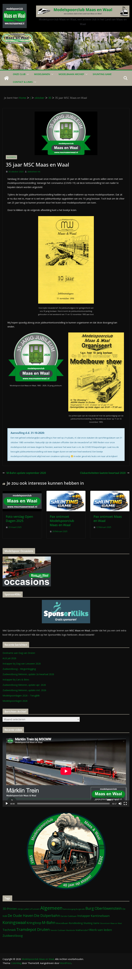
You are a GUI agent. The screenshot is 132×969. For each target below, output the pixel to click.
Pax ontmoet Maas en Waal (108, 518)
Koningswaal (14, 922)
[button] (27, 74)
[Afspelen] (6, 803)
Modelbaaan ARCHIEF (71, 74)
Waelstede (70, 930)
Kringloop (34, 923)
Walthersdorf (82, 930)
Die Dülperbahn (47, 915)
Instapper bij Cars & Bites (16, 679)
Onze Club (19, 74)
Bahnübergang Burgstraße (74, 909)
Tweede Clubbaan (58, 930)
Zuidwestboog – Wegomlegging (19, 668)
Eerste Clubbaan (69, 916)
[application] (66, 771)
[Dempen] (120, 803)
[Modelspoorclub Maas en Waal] (66, 34)
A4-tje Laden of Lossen (29, 909)
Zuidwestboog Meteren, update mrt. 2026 (24, 690)
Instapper (83, 916)
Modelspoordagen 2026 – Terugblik (21, 695)
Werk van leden (100, 930)
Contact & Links (23, 81)
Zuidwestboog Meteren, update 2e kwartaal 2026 (28, 674)
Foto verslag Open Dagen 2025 (19, 518)
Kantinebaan (100, 916)
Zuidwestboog (13, 935)
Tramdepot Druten (33, 929)
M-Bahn (48, 922)
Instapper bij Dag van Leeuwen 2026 (22, 663)
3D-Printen (10, 909)
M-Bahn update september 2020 (26, 473)
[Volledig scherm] (125, 803)
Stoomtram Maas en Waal (111, 923)
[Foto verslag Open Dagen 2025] (22, 493)
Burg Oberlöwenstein (103, 908)
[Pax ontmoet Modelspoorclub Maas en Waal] (66, 493)
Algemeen (11, 157)
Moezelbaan (62, 923)
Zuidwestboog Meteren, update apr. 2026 (24, 684)
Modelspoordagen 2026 (15, 700)
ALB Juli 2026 (9, 658)
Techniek (9, 930)
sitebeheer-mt (33, 171)
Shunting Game (102, 74)
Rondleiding (76, 923)
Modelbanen (42, 74)
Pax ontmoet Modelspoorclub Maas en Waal (62, 520)
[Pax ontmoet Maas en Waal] (109, 493)
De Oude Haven (20, 915)
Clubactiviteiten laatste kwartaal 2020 (103, 473)
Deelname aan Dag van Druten (19, 652)
